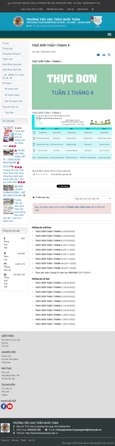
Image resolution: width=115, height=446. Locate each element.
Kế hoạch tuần (11, 88)
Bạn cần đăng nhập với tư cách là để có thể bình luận (70, 208)
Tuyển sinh (7, 58)
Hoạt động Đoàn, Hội (10, 375)
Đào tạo (6, 368)
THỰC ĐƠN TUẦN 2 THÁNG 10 (49, 268)
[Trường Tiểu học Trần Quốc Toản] (5, 427)
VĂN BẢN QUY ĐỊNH (54, 9)
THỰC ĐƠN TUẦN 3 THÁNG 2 (48, 305)
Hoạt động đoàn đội (11, 69)
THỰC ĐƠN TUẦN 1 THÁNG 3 (48, 301)
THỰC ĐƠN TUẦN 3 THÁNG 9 (48, 254)
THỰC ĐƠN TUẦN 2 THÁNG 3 (48, 296)
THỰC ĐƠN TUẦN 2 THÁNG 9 (48, 249)
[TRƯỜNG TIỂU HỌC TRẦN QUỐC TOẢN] (57, 21)
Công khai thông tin (11, 53)
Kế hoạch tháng (12, 94)
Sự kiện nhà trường (9, 359)
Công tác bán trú (10, 106)
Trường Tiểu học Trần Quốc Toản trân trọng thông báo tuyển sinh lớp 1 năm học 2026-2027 (14, 210)
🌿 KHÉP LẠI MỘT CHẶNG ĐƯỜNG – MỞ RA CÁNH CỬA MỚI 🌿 (14, 191)
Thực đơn (9, 112)
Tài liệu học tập (8, 378)
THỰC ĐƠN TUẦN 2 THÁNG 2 (48, 310)
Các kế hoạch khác (14, 100)
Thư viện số (6, 388)
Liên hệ (70, 9)
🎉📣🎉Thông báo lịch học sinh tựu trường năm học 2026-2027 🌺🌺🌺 (14, 136)
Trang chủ (5, 440)
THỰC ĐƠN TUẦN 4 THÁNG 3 (48, 287)
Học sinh (5, 372)
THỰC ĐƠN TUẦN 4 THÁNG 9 (48, 258)
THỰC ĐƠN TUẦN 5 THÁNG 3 (48, 282)
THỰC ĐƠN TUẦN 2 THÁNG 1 (48, 319)
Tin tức (5, 43)
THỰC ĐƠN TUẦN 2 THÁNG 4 (48, 231)
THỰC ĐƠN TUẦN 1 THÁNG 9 (48, 245)
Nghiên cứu (8, 352)
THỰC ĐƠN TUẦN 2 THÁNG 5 (48, 240)
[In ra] (104, 54)
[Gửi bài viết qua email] (98, 54)
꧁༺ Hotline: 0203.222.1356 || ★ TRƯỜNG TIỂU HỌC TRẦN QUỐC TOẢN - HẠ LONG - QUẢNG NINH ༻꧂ (53, 3)
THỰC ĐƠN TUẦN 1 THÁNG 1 (48, 323)
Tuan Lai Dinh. (108, 442)
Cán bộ (4, 342)
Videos (4, 394)
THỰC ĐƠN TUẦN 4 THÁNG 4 (48, 235)
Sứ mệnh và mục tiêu (10, 339)
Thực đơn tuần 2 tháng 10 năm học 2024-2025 (56, 272)
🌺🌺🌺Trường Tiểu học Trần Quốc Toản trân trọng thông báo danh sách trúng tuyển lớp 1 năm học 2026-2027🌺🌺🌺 (14, 174)
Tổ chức (5, 345)
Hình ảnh (5, 391)
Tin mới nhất (8, 120)
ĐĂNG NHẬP (82, 9)
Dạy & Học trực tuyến (32, 9)
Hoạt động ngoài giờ (12, 64)
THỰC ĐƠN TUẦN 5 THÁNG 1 (48, 314)
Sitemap (15, 440)
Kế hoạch (6, 82)
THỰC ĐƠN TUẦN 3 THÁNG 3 (48, 291)
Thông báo (7, 48)
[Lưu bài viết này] (109, 54)
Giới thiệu (7, 336)
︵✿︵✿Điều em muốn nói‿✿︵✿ (13, 76)
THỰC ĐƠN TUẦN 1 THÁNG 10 (49, 263)
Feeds (23, 440)
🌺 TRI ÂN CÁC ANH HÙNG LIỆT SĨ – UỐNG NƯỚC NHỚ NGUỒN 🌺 (14, 156)
